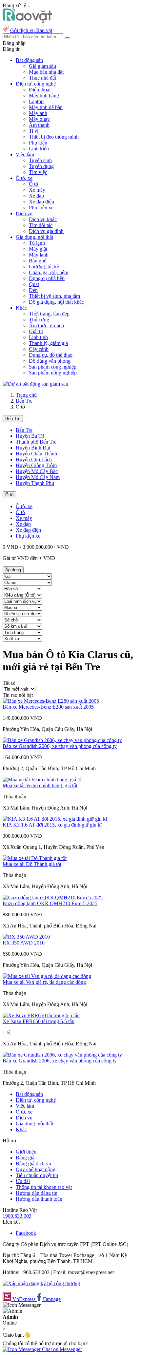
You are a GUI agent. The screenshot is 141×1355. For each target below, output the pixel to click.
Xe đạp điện (41, 201)
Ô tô (33, 184)
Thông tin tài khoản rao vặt (44, 1187)
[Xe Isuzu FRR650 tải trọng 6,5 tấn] (41, 1015)
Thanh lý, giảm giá (48, 343)
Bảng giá (25, 1157)
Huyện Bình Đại (33, 447)
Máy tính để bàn (46, 107)
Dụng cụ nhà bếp (47, 278)
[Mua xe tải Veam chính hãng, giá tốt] (43, 779)
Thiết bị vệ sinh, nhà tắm (54, 296)
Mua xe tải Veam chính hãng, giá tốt (40, 785)
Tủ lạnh (37, 243)
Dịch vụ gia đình (46, 231)
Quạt (34, 284)
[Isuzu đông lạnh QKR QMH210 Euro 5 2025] (53, 897)
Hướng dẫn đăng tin (36, 1193)
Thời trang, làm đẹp (49, 313)
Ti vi (33, 131)
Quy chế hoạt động (35, 1169)
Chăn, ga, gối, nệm (48, 272)
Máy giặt (38, 249)
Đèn (33, 290)
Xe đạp (36, 196)
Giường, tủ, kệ (44, 266)
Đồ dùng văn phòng (49, 361)
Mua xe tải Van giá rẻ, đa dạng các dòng (44, 982)
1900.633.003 (17, 1216)
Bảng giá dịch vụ (33, 1163)
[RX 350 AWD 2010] (26, 937)
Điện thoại (39, 89)
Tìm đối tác (40, 225)
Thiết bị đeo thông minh (54, 137)
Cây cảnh (39, 349)
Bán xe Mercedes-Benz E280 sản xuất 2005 (48, 707)
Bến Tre (24, 401)
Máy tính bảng (44, 95)
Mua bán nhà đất (46, 72)
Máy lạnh (39, 255)
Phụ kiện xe (41, 207)
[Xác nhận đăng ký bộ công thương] (41, 1283)
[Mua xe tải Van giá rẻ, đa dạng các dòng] (47, 976)
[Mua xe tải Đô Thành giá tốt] (35, 858)
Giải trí (36, 331)
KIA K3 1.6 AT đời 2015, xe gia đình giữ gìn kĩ (52, 825)
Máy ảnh (38, 113)
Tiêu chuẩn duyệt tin (37, 1175)
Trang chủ (26, 395)
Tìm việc (38, 172)
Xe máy (37, 190)
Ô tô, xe (24, 506)
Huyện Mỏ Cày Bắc (37, 471)
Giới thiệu (26, 1152)
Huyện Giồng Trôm (36, 465)
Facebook (26, 1233)
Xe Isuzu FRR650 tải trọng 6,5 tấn (38, 1021)
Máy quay (39, 119)
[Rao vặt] (27, 21)
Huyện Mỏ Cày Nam (38, 477)
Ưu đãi (23, 1181)
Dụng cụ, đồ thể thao (50, 355)
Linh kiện (39, 148)
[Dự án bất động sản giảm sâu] (35, 384)
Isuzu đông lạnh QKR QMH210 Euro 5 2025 (50, 903)
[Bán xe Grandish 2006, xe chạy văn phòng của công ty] (62, 740)
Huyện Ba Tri (30, 436)
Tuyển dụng (41, 166)
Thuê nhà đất (42, 78)
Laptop (36, 101)
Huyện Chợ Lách (34, 459)
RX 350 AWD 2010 (24, 942)
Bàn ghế (37, 260)
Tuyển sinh (40, 160)
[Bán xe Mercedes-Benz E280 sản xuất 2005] (51, 701)
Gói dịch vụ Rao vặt (31, 30)
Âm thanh (39, 125)
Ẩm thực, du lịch (46, 325)
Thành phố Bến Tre (36, 442)
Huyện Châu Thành (36, 453)
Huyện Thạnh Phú (35, 483)
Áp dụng (13, 569)
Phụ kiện (38, 142)
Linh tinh (38, 337)
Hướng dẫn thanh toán (39, 1199)
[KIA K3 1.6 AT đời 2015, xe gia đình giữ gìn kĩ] (55, 819)
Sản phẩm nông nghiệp (53, 372)
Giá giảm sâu (42, 66)
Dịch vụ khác (43, 219)
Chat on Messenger (61, 1349)
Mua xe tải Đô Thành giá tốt (32, 864)
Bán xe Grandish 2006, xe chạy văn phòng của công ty (60, 746)
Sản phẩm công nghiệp (52, 367)
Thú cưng (39, 319)
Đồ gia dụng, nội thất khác (56, 302)
